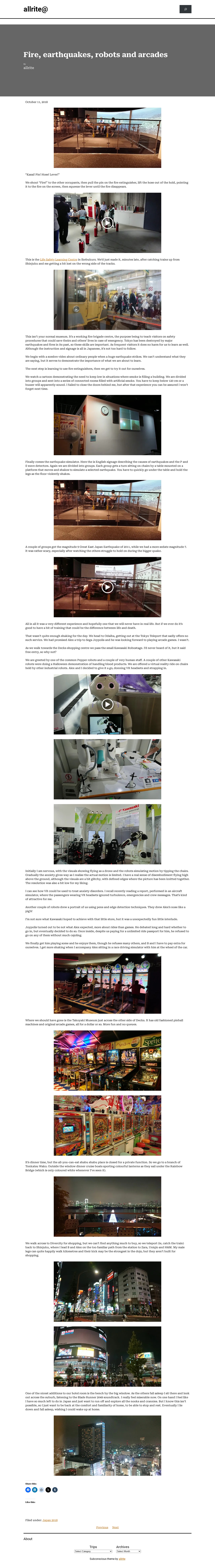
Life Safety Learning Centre (58, 259)
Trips (93, 1547)
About (28, 1539)
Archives (122, 1547)
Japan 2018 (50, 1520)
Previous (102, 1527)
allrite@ (36, 9)
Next (115, 1527)
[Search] (185, 9)
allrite (122, 1558)
